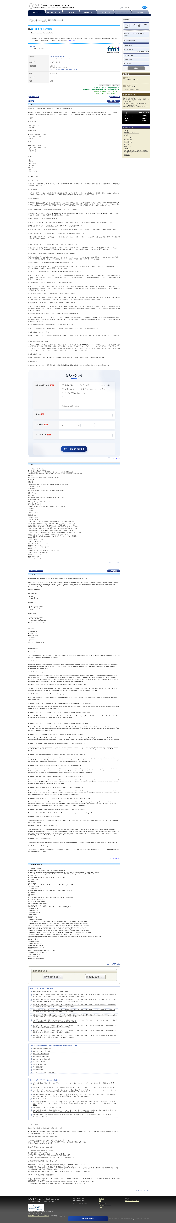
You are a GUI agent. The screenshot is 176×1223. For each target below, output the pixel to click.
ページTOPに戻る (115, 458)
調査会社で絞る (128, 63)
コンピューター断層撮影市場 (41, 1059)
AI (145, 7)
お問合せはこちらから (131, 79)
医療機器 (127, 148)
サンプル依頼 (105, 385)
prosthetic (41, 48)
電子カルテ (127, 144)
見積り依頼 (69, 385)
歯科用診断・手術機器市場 (41, 1054)
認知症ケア (127, 135)
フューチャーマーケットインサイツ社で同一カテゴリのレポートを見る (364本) (135, 25)
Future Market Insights (57, 56)
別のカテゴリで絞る (129, 40)
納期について (69, 389)
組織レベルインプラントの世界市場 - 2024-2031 (47, 1107)
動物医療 (127, 155)
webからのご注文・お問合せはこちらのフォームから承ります (95, 976)
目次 (31, 101)
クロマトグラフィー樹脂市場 (41, 1051)
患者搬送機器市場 (38, 1067)
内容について (105, 389)
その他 (76, 393)
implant (34, 48)
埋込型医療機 (128, 140)
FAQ (100, 1201)
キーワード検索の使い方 (143, 51)
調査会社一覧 (89, 12)
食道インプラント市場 (39, 1099)
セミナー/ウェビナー (123, 12)
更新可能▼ (116, 85)
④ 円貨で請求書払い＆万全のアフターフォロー (136, 106)
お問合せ (101, 1207)
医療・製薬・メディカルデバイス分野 (55, 1045)
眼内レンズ (127, 146)
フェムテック (128, 142)
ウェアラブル (128, 137)
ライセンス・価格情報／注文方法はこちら (63, 69)
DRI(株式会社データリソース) (37, 20)
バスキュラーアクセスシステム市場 (43, 1072)
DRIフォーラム (106, 12)
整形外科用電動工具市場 (40, 1064)
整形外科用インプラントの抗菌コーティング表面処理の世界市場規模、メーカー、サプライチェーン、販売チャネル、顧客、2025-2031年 (73, 1087)
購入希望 (86, 385)
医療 (43, 988)
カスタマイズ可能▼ (105, 85)
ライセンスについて (89, 389)
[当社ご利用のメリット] (136, 94)
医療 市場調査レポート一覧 (55, 20)
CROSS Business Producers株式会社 (38, 1216)
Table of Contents (36, 571)
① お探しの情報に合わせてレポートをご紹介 (135, 98)
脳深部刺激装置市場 (39, 1062)
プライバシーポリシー (105, 1205)
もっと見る (72, 40)
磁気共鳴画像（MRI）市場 (41, 1056)
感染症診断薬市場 (38, 1069)
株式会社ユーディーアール (132, 1201)
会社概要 (140, 12)
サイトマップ (102, 1203)
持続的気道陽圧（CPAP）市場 (42, 1048)
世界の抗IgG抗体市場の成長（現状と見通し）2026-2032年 (50, 991)
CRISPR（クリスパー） (131, 133)
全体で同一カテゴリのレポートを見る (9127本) (134, 34)
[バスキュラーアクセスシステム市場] (34, 97)
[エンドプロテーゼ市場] (114, 97)
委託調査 (72, 12)
